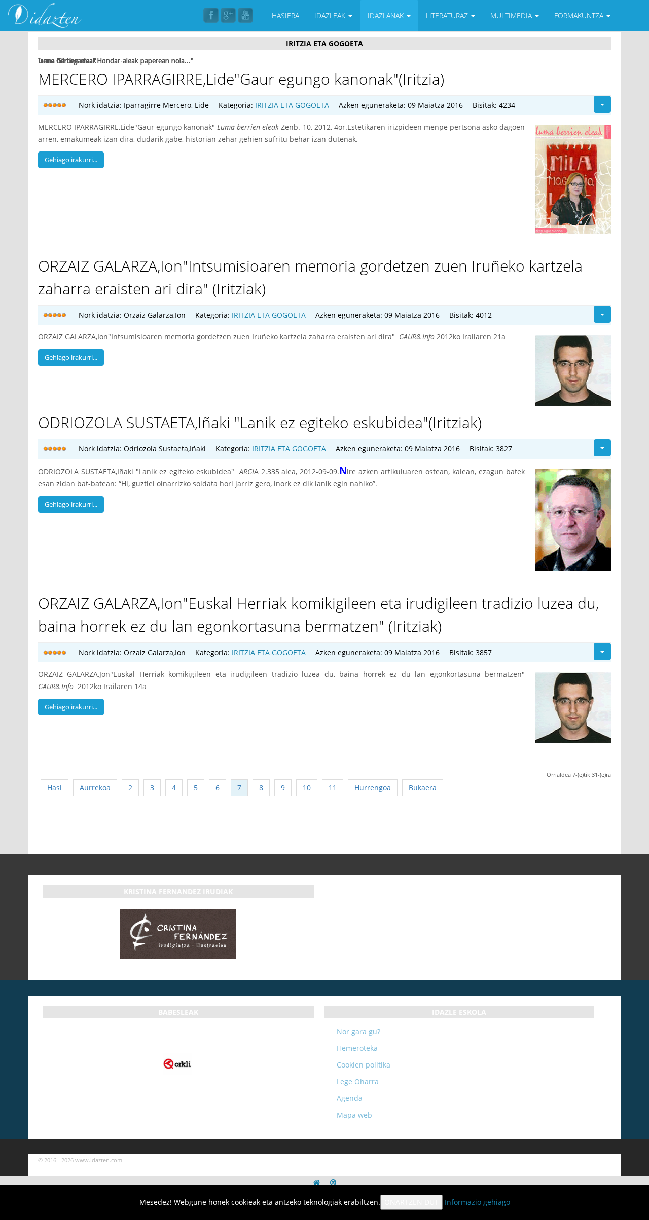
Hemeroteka (357, 1048)
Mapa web (354, 1115)
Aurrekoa (95, 787)
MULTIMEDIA (512, 15)
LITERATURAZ (448, 15)
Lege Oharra (358, 1081)
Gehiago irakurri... (71, 159)
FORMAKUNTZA (579, 15)
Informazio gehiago (477, 1202)
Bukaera (423, 787)
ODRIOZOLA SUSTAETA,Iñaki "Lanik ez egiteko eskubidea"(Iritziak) (260, 422)
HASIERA (285, 15)
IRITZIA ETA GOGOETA (292, 105)
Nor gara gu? (358, 1031)
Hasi (54, 787)
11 (333, 787)
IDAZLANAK (387, 15)
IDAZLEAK (330, 15)
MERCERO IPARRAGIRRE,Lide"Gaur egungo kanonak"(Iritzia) (241, 78)
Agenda (350, 1098)
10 (307, 787)
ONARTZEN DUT (411, 1202)
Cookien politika (363, 1065)
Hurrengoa (372, 787)
